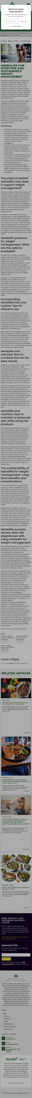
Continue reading (16, 26)
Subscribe (23, 21)
